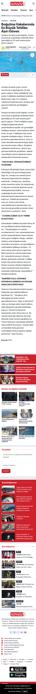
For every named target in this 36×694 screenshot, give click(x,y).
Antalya (13, 21)
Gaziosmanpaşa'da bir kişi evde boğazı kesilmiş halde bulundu (25, 605)
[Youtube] (25, 632)
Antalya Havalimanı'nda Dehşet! (24, 404)
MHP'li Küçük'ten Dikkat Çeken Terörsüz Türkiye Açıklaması (25, 585)
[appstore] (18, 669)
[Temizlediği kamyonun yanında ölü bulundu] (26, 414)
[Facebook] (10, 632)
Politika (12, 661)
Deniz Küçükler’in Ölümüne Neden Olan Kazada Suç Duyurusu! (25, 595)
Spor (31, 10)
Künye (5, 659)
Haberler (4, 21)
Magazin (20, 661)
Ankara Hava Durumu (11, 640)
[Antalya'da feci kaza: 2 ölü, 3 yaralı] (9, 396)
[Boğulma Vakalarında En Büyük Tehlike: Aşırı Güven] (18, 61)
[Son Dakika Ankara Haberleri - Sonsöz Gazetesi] (17, 3)
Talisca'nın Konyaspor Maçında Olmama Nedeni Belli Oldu (18, 16)
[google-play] (18, 675)
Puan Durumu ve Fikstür (11, 647)
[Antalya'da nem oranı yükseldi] (26, 431)
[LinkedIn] (21, 632)
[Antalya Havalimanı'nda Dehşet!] (26, 396)
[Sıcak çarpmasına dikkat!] (9, 414)
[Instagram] (18, 632)
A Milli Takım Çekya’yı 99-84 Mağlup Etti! (25, 556)
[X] (14, 632)
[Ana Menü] (2, 4)
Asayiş (19, 591)
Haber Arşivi (8, 654)
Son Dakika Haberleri (11, 651)
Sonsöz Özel (15, 664)
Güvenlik (19, 601)
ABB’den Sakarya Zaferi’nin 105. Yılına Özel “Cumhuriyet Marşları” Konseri (25, 566)
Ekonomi (5, 10)
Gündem (14, 10)
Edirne (19, 581)
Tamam (25, 691)
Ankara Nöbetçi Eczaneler (12, 638)
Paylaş (6, 74)
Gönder (6, 471)
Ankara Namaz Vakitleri (11, 643)
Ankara (19, 561)
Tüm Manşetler (9, 649)
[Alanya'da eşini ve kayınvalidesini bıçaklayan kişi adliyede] (9, 431)
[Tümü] (33, 547)
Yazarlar (23, 10)
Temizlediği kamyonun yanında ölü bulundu (25, 421)
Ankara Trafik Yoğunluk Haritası (14, 645)
